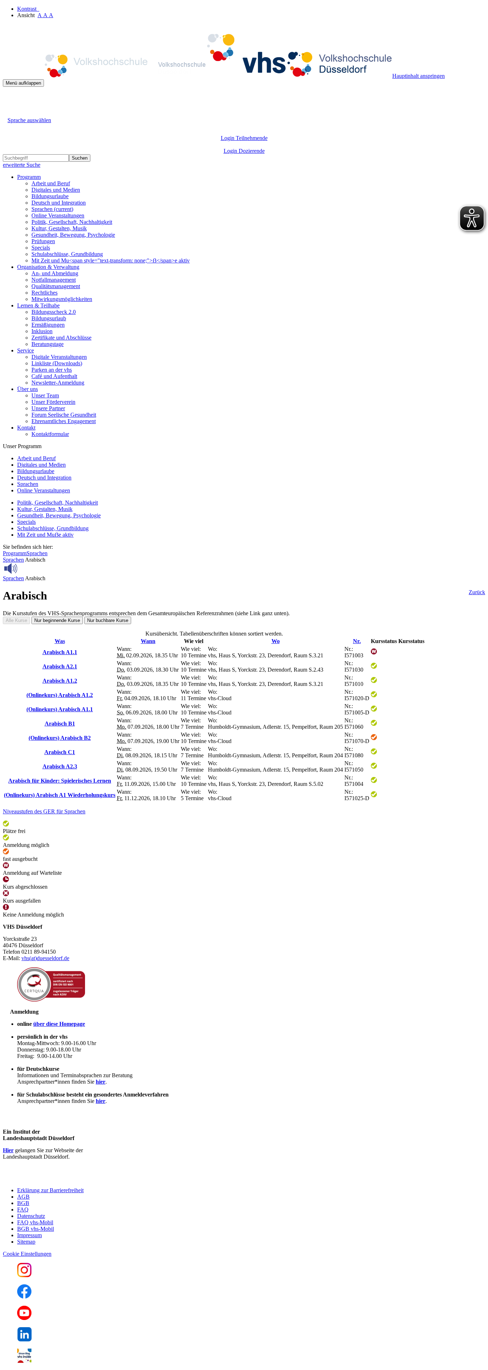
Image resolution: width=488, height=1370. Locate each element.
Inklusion (42, 331)
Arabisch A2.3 (60, 766)
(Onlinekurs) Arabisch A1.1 (59, 709)
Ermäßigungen (48, 325)
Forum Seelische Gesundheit (63, 415)
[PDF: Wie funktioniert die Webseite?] (9, 98)
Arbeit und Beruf (50, 183)
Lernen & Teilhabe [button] (38, 305)
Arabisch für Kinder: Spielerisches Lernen (59, 781)
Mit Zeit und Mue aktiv (45, 535)
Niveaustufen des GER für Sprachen (44, 811)
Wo (276, 641)
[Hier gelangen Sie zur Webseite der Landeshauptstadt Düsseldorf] (53, 1178)
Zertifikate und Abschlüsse (61, 338)
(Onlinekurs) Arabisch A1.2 (59, 695)
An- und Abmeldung (54, 273)
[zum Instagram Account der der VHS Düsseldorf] (24, 1275)
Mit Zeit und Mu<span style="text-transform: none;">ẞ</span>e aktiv (110, 260)
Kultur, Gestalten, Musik (59, 228)
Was (60, 641)
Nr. (357, 641)
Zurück (477, 592)
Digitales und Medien (55, 190)
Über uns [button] (27, 389)
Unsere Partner (48, 408)
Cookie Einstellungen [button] (27, 1254)
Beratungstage (47, 344)
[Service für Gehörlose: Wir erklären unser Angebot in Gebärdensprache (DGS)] (9, 112)
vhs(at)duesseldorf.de (45, 958)
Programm (14, 553)
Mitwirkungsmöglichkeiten (61, 299)
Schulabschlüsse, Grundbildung (67, 254)
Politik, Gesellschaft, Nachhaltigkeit (71, 222)
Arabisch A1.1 (60, 652)
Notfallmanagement (53, 280)
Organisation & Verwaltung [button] (48, 267)
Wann (148, 641)
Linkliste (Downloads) (56, 363)
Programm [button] (29, 177)
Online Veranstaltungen (57, 215)
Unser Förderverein (53, 402)
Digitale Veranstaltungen (59, 357)
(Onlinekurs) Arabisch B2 (60, 738)
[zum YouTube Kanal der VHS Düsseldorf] (24, 1318)
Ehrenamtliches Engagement (63, 421)
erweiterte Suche (21, 165)
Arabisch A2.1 (60, 666)
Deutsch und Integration (58, 203)
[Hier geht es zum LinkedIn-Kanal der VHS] (24, 1339)
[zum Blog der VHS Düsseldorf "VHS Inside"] (24, 1361)
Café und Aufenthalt (54, 376)
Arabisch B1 (60, 724)
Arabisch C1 (59, 752)
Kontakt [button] (26, 428)
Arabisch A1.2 (60, 681)
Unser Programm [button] (22, 446)
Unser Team (45, 395)
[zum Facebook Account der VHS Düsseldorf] (24, 1297)
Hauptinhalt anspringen (418, 76)
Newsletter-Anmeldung (57, 383)
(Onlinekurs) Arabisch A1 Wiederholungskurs (59, 795)
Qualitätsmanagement (55, 286)
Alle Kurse (16, 620)
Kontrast (28, 9)
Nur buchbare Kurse (107, 620)
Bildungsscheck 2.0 (53, 312)
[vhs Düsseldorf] (197, 76)
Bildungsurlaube (50, 196)
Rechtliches (44, 293)
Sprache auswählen (29, 120)
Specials (40, 248)
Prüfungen (43, 241)
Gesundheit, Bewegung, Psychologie (73, 235)
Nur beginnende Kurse (57, 620)
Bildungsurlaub (48, 318)
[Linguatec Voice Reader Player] (26, 568)
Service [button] (25, 350)
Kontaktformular (50, 434)
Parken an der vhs (51, 370)
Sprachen (52, 209)
